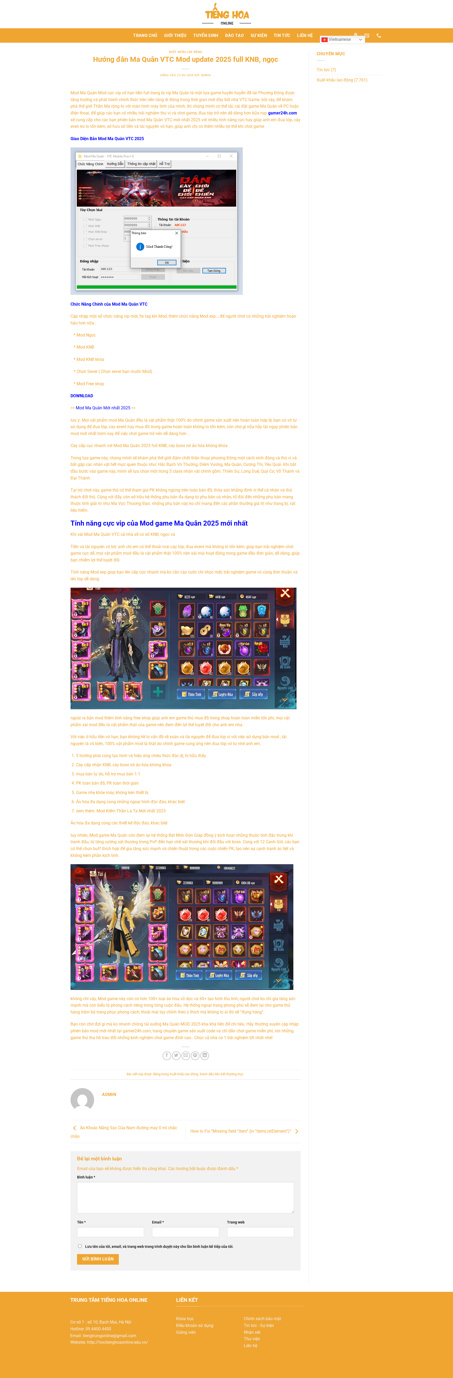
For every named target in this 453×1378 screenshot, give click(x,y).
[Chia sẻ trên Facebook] (167, 1055)
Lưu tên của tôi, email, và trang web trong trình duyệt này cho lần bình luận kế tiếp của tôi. (159, 1246)
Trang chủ (145, 35)
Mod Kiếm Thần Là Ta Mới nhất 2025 (131, 810)
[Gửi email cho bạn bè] (185, 1055)
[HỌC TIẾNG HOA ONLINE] (226, 14)
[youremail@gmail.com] (367, 35)
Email (158, 1222)
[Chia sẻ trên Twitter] (176, 1055)
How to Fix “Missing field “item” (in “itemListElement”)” (241, 1131)
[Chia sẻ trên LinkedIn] (204, 1055)
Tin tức (282, 35)
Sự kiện (259, 35)
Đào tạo (234, 35)
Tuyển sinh (205, 35)
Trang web (236, 1222)
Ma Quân (88, 92)
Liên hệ (305, 35)
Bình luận (86, 1177)
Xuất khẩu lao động (185, 52)
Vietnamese (339, 39)
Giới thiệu (175, 35)
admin (206, 75)
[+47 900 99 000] (379, 35)
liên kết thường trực (229, 1074)
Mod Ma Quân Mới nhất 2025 (103, 407)
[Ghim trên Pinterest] (195, 1055)
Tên (81, 1222)
